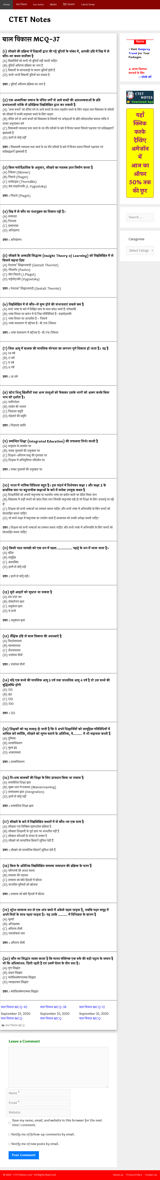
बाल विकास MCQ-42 (14, 1007)
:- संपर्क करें (144, 77)
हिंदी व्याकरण (69, 4)
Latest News (88, 4)
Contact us (151, 1175)
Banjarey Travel (139, 51)
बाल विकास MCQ (11, 1018)
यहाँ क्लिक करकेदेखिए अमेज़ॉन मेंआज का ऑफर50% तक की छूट (140, 153)
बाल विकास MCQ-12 (92, 1007)
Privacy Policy (134, 1175)
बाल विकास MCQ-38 (53, 1007)
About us (118, 1175)
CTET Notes (30, 19)
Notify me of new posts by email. (35, 1144)
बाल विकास (21, 4)
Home (6, 4)
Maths (53, 4)
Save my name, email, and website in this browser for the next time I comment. (57, 1123)
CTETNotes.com (22, 1175)
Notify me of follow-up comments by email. (43, 1134)
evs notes (38, 4)
